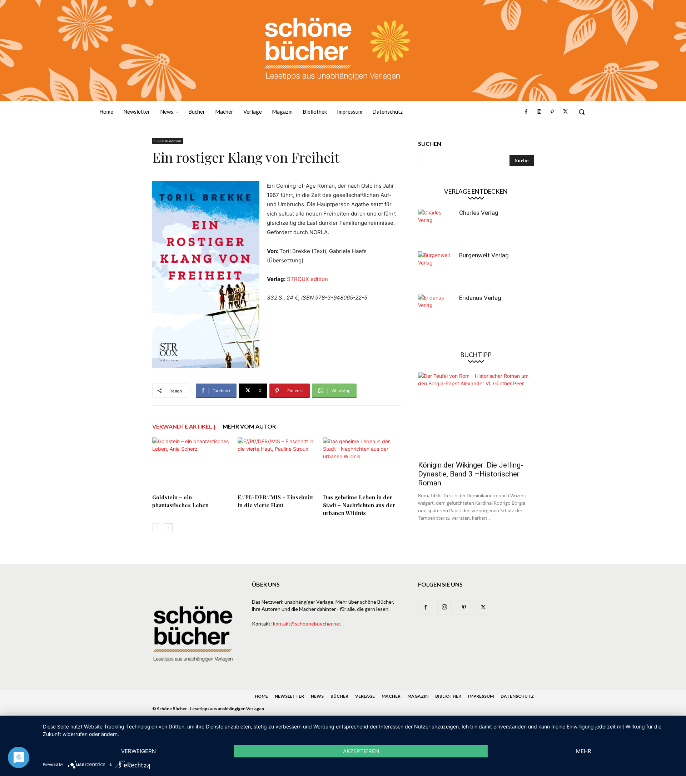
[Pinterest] (552, 111)
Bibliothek (448, 696)
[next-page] (168, 527)
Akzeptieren (361, 751)
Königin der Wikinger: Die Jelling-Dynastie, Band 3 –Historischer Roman (470, 474)
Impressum (481, 696)
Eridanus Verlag (480, 297)
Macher (391, 696)
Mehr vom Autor (249, 426)
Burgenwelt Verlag (484, 255)
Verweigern (138, 751)
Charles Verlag (478, 212)
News (317, 696)
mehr (583, 751)
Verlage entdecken (476, 191)
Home (261, 696)
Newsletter (289, 696)
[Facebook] (526, 111)
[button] (582, 112)
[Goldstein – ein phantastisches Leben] (191, 464)
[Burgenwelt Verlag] (436, 269)
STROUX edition (167, 140)
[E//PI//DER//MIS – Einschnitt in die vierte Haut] (276, 464)
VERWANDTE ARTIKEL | (183, 426)
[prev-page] (156, 527)
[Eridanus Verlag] (436, 312)
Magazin (417, 696)
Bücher (339, 696)
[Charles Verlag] (436, 226)
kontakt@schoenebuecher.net (307, 624)
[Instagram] (539, 111)
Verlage (365, 696)
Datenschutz (517, 696)
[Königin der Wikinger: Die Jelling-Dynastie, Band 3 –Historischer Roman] (476, 414)
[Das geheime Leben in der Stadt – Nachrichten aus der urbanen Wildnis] (362, 464)
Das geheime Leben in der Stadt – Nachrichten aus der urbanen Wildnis (359, 505)
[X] (565, 111)
